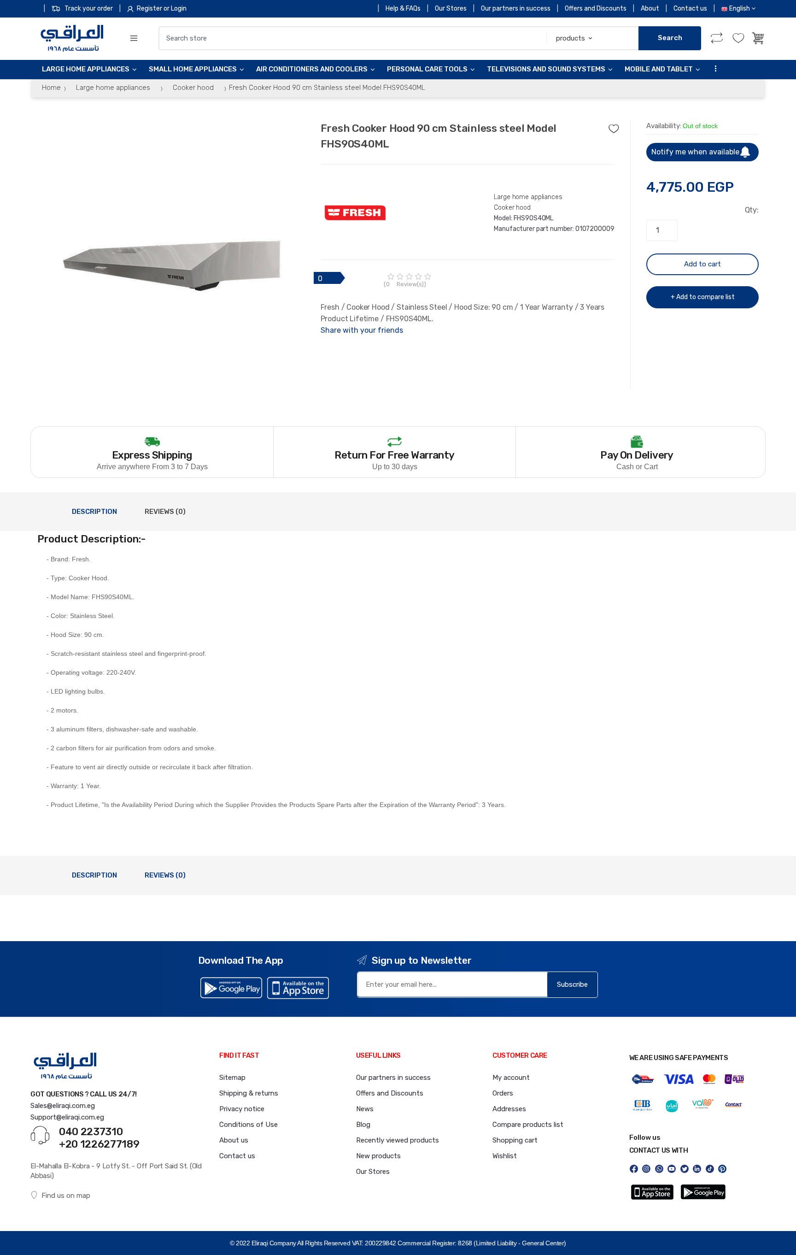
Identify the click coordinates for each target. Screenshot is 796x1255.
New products (378, 1156)
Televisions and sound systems (546, 69)
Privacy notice (241, 1109)
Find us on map (65, 1195)
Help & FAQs (403, 8)
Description (94, 511)
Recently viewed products (397, 1140)
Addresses (509, 1109)
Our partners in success (515, 8)
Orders (502, 1093)
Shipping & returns (248, 1093)
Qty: (752, 210)
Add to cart (702, 264)
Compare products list (527, 1124)
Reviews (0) (165, 511)
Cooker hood (193, 87)
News (365, 1109)
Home (51, 87)
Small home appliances (193, 69)
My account (511, 1077)
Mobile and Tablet (659, 69)
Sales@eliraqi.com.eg (62, 1106)
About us (233, 1140)
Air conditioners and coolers (312, 69)
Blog (363, 1124)
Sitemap (232, 1077)
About (650, 8)
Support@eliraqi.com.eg (67, 1117)
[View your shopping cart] (759, 38)
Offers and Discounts (595, 8)
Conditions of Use (248, 1124)
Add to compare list (705, 297)
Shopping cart (515, 1140)
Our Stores (451, 8)
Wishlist (504, 1156)
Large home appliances (85, 69)
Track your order (88, 8)
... (713, 68)
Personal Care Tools (427, 69)
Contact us (690, 8)
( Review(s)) (405, 284)
